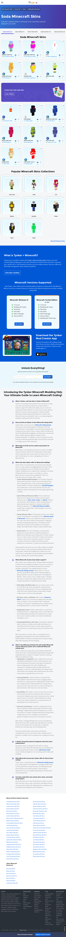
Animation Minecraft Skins (40, 809)
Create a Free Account (43, 934)
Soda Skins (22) (7, 32)
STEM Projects (60, 921)
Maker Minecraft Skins (12, 820)
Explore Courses (12, 273)
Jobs (24, 901)
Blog (24, 894)
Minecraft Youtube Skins (13, 804)
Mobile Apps (26, 903)
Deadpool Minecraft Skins (13, 847)
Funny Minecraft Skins (39, 830)
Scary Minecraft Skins (39, 854)
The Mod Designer (47, 485)
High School (59, 906)
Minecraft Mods (10, 880)
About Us (25, 895)
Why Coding (37, 901)
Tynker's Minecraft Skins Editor (37, 260)
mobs (38, 500)
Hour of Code (49, 924)
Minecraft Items (10, 878)
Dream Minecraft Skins (12, 809)
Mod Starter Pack (44, 750)
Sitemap (25, 904)
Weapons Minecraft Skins (40, 849)
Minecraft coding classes (43, 425)
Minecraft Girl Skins (11, 811)
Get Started (19, 324)
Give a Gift (37, 897)
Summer (36, 912)
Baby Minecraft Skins (12, 842)
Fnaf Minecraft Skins (38, 837)
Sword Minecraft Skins (12, 859)
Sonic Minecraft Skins (12, 832)
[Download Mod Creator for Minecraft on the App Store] (41, 354)
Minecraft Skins (10, 871)
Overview (37, 894)
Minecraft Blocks (11, 873)
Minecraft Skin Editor (39, 813)
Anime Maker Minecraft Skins (14, 823)
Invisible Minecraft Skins (13, 801)
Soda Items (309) (33, 32)
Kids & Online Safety (33, 930)
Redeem (36, 899)
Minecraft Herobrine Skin (40, 811)
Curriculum (37, 895)
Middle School (60, 904)
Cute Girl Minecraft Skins (13, 856)
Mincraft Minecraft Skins (40, 835)
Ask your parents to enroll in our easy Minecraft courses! (33, 371)
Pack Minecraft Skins (38, 816)
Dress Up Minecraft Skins (13, 828)
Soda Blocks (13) (46, 32)
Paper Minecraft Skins (12, 849)
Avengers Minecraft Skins (13, 854)
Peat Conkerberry (52, 56)
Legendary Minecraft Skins (13, 844)
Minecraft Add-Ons (11, 876)
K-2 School (59, 910)
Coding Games (49, 894)
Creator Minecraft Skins (12, 806)
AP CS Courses (60, 908)
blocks (45, 500)
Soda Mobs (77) (19, 32)
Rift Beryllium (7, 78)
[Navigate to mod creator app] (17, 345)
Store (24, 908)
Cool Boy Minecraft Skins (13, 837)
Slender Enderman (30, 78)
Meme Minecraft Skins (39, 825)
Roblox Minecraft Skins (12, 835)
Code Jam (48, 922)
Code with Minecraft (12, 883)
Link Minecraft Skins (38, 839)
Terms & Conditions (13, 930)
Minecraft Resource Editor (41, 506)
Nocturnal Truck (51, 142)
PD (57, 917)
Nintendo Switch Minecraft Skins (42, 828)
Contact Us (47, 930)
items (34, 500)
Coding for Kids (8, 9)
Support (25, 897)
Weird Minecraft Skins (39, 851)
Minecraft (17, 9)
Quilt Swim (6, 163)
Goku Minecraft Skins (39, 842)
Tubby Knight (29, 121)
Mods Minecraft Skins (39, 801)
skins (29, 500)
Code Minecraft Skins (39, 818)
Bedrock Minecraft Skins (13, 851)
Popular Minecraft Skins (39, 804)
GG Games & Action (8, 56)
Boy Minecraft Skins (38, 823)
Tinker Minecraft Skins (39, 820)
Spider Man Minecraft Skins (14, 839)
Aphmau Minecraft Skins (40, 832)
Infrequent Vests (7, 121)
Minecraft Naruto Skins (39, 806)
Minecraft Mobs (10, 868)
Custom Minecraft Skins (12, 816)
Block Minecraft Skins (39, 856)
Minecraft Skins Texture (12, 813)
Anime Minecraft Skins (12, 830)
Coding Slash (28, 163)
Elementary (59, 903)
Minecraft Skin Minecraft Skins (14, 818)
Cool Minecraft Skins (12, 825)
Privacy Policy (23, 930)
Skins (24, 9)
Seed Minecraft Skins (39, 847)
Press (24, 899)
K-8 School (59, 912)
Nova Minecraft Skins (39, 844)
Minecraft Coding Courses (25, 570)
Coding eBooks (27, 906)
